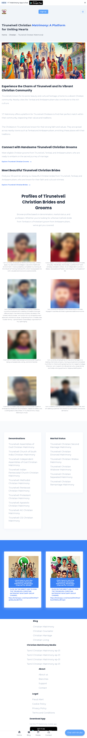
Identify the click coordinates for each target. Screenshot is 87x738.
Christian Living (41, 640)
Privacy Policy (39, 708)
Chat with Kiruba (74, 733)
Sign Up (43, 11)
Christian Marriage (42, 635)
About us (43, 674)
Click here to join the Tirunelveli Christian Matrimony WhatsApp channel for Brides (23, 582)
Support (43, 683)
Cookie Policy (39, 704)
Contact (43, 688)
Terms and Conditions (43, 713)
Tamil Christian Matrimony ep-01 (43, 650)
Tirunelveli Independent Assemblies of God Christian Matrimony (23, 462)
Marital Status (57, 438)
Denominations (17, 438)
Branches (43, 679)
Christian (12, 35)
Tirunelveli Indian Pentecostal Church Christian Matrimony (24, 472)
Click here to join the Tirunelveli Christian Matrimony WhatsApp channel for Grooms (65, 582)
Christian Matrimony (43, 626)
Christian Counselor (43, 631)
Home (4, 35)
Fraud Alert (38, 699)
